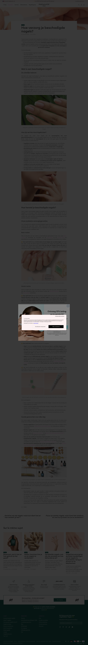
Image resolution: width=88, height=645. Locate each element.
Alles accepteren (56, 326)
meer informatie (36, 323)
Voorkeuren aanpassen (40, 326)
